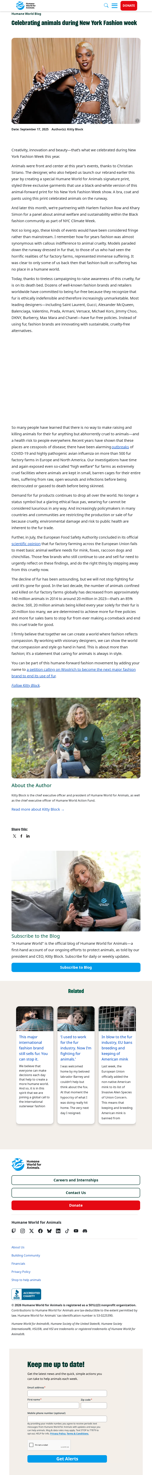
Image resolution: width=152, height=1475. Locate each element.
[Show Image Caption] (137, 121)
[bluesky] (49, 1231)
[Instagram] (22, 1231)
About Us (17, 1247)
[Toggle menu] (115, 6)
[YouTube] (76, 1231)
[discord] (85, 1231)
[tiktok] (67, 1231)
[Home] (26, 1164)
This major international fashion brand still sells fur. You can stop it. (33, 1048)
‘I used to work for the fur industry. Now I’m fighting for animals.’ (75, 1048)
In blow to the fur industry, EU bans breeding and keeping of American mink (117, 1048)
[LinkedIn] (58, 1231)
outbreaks (120, 447)
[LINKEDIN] (28, 836)
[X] (15, 836)
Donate (129, 6)
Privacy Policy (20, 1272)
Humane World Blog (26, 14)
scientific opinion (26, 543)
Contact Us (76, 1192)
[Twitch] (13, 1231)
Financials (18, 1264)
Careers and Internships (76, 1180)
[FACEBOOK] (21, 836)
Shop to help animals (26, 1280)
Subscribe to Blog (76, 967)
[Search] (108, 6)
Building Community (25, 1255)
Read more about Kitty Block (35, 809)
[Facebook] (40, 1231)
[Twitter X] (31, 1231)
